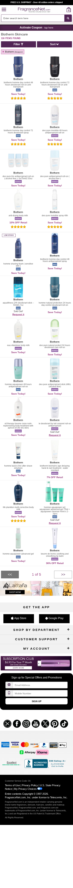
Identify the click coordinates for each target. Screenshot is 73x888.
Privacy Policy (30, 785)
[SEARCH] (68, 18)
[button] (4, 9)
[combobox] (36, 18)
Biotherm (13, 51)
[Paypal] (44, 745)
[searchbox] (32, 18)
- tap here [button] (36, 27)
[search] (63, 10)
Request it (18, 314)
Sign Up (36, 701)
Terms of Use (12, 785)
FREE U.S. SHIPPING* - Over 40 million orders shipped (37, 2)
